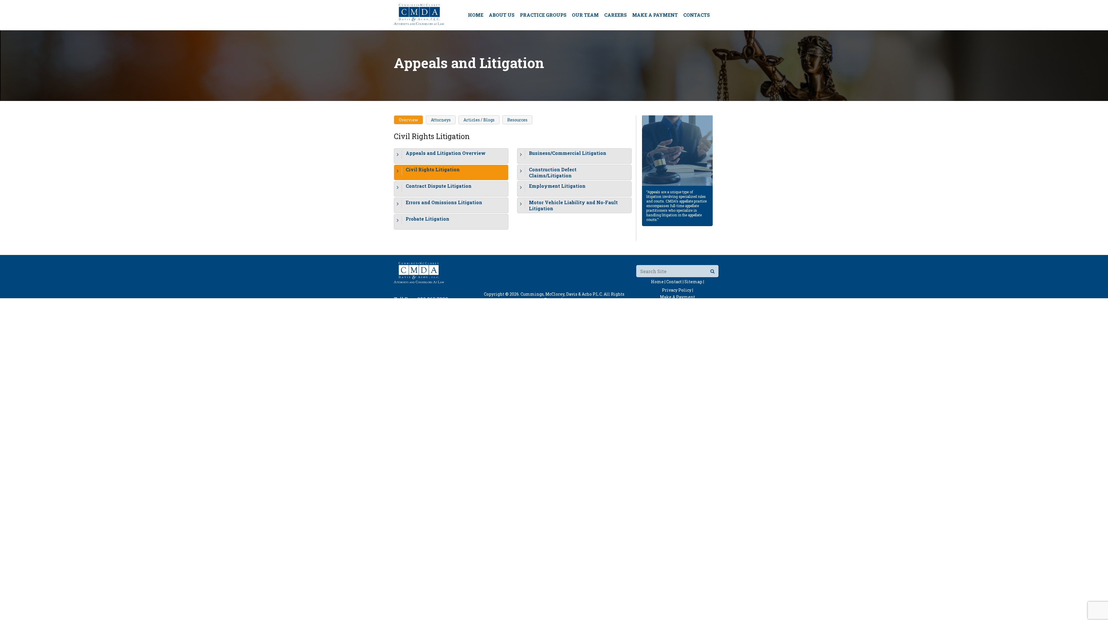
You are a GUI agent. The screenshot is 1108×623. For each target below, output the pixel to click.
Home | (658, 281)
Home (475, 15)
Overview (408, 120)
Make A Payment (655, 15)
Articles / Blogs (479, 120)
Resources (517, 120)
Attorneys (441, 120)
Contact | (675, 281)
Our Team (585, 15)
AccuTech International (590, 305)
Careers (615, 15)
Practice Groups (543, 15)
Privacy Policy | (677, 290)
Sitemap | (694, 281)
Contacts (696, 15)
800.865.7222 (432, 299)
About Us (501, 15)
